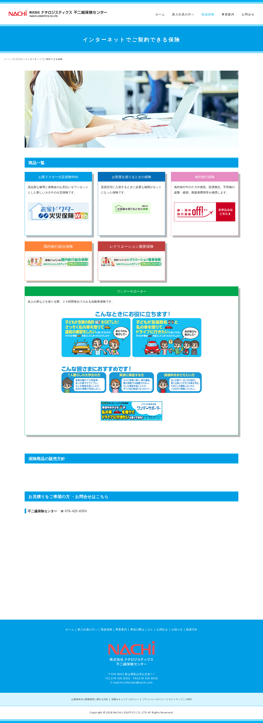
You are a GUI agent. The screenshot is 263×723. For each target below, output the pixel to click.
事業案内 (228, 14)
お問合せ (248, 14)
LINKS (189, 699)
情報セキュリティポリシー (125, 699)
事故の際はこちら (141, 629)
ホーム (160, 14)
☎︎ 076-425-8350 (73, 511)
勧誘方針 (192, 629)
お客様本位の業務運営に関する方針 (89, 699)
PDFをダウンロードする (51, 473)
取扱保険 (208, 14)
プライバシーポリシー (154, 699)
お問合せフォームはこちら (49, 524)
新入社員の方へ (183, 14)
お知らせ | (178, 629)
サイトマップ (176, 699)
